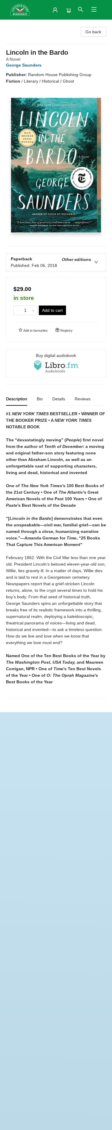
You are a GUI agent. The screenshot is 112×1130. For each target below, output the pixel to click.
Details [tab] (58, 398)
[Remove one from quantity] (17, 310)
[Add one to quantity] (33, 310)
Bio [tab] (40, 398)
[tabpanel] (56, 554)
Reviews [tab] (82, 398)
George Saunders (24, 65)
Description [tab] (16, 398)
